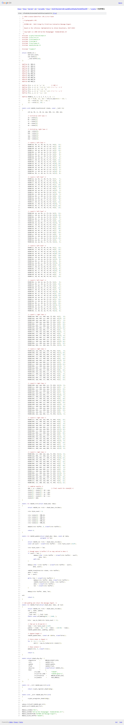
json (120, 722)
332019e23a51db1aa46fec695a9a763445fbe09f (69, 9)
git (35, 9)
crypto (93, 9)
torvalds (41, 9)
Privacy (16, 722)
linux (19, 9)
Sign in (120, 3)
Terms (21, 722)
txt (116, 722)
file (54, 13)
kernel (30, 9)
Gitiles (11, 722)
